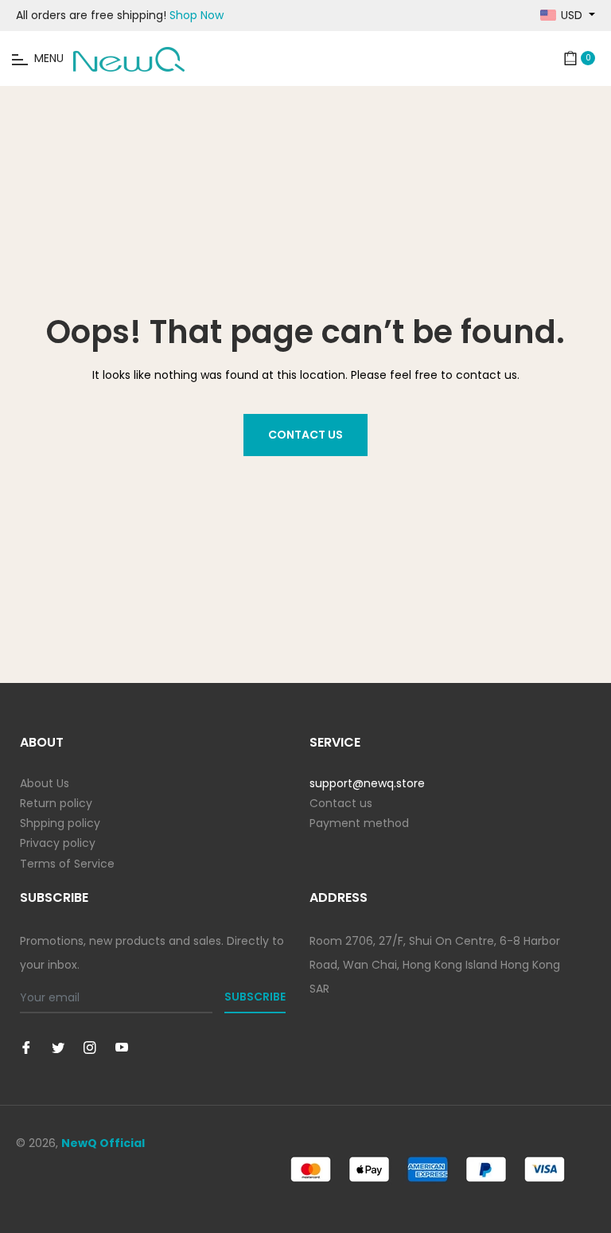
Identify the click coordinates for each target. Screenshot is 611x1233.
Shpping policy (60, 823)
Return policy (56, 803)
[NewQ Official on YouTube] (121, 1047)
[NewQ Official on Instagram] (90, 1047)
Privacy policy (57, 843)
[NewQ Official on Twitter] (58, 1047)
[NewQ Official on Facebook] (26, 1047)
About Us (44, 783)
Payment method (359, 823)
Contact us (340, 803)
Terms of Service (67, 864)
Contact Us (305, 435)
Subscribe (255, 997)
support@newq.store (367, 783)
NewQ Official (103, 1143)
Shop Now (196, 15)
